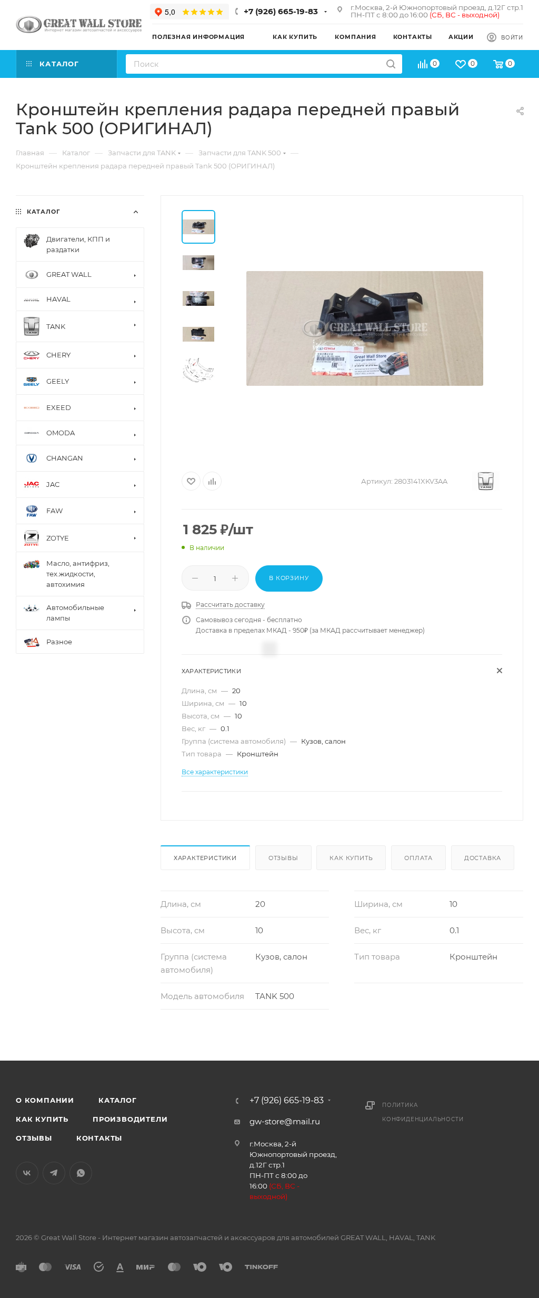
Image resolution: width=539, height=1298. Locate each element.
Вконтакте (27, 1173)
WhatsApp (80, 1173)
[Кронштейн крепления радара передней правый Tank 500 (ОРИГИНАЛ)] (364, 328)
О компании (45, 1100)
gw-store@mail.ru (284, 1121)
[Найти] (391, 64)
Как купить (351, 858)
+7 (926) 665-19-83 (281, 11)
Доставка (482, 858)
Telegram (54, 1173)
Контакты (99, 1138)
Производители (130, 1119)
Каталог (117, 1100)
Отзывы (283, 858)
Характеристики (205, 858)
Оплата (418, 858)
